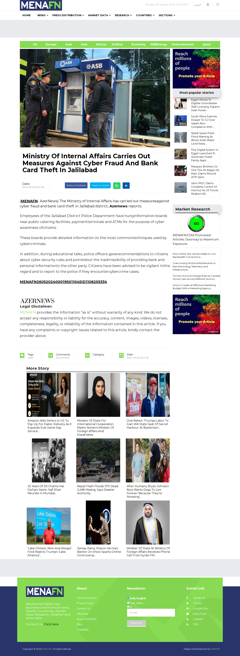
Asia (84, 44)
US (30, 44)
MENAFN (29, 201)
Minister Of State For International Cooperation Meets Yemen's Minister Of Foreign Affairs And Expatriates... (95, 427)
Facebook (199, 598)
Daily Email (199, 613)
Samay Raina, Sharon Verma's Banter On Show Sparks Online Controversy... (99, 552)
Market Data (98, 15)
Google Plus (200, 608)
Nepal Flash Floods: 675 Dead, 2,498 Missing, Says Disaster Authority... (98, 490)
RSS (195, 624)
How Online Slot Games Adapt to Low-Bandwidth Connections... (194, 255)
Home (26, 15)
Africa (100, 44)
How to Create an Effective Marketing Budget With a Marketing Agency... (194, 287)
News (41, 15)
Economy (138, 44)
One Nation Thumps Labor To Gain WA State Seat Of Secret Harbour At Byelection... (147, 424)
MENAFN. (47, 649)
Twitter (197, 603)
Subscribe (136, 623)
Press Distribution (66, 15)
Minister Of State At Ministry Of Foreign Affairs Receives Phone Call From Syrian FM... (148, 552)
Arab (69, 44)
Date (26, 184)
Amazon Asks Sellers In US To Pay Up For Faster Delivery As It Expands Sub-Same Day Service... (50, 426)
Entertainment (177, 44)
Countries (144, 15)
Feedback (83, 629)
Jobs (79, 624)
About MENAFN (87, 619)
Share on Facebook (76, 185)
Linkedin (198, 619)
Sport (204, 44)
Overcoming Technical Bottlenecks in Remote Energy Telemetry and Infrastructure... (194, 266)
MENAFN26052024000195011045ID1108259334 (63, 282)
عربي (197, 4)
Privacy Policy (85, 603)
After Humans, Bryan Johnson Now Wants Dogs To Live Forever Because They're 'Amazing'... (148, 491)
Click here (51, 624)
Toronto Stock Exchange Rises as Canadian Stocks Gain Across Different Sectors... (197, 277)
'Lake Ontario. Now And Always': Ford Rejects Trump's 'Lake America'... (50, 552)
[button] (208, 4)
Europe (51, 44)
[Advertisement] (121, 29)
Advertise (82, 613)
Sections (166, 15)
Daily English (137, 598)
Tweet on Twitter (100, 185)
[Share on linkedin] (126, 185)
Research (122, 15)
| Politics (116, 44)
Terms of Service (87, 598)
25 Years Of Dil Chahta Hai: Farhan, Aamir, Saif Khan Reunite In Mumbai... (46, 490)
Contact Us (83, 608)
